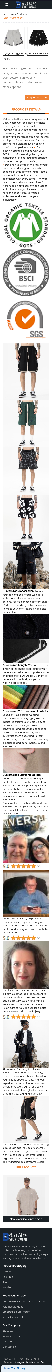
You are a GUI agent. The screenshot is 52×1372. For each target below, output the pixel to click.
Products (21, 14)
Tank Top (8, 1277)
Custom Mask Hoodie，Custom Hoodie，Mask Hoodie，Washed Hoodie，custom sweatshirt (26, 1301)
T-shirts (7, 1272)
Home (10, 14)
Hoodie (7, 1287)
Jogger (7, 1282)
